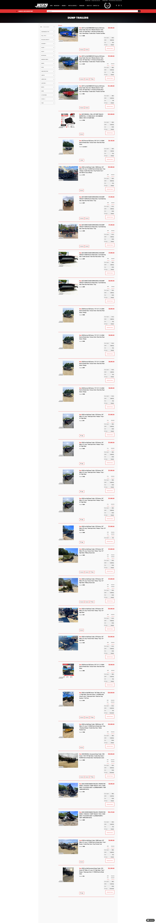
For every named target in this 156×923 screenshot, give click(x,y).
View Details (110, 48)
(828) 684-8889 (105, 0)
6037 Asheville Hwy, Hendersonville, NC (115, 0)
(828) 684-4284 (87, 0)
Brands (64, 5)
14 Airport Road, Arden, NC (96, 0)
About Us (89, 5)
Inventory (56, 5)
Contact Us (96, 5)
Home (51, 5)
